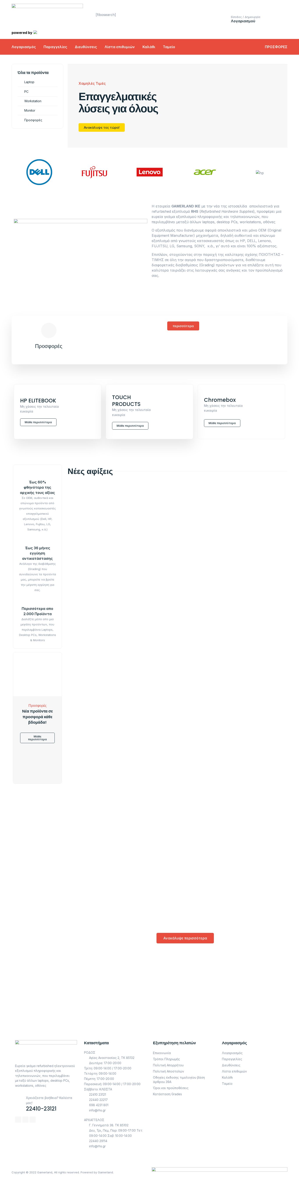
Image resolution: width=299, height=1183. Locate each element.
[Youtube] (33, 1119)
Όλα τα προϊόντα (33, 72)
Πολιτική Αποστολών (168, 1071)
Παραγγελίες (55, 47)
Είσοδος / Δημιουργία (245, 17)
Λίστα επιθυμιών (120, 47)
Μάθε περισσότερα (38, 422)
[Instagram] (25, 1119)
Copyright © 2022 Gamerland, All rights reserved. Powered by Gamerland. (63, 1172)
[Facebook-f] (18, 1119)
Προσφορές (48, 346)
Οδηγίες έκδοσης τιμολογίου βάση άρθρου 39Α (179, 1080)
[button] (183, 325)
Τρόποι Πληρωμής (166, 1059)
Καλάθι (148, 47)
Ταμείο (169, 47)
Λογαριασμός (24, 47)
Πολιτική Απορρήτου (168, 1065)
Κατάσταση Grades (167, 1094)
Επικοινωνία (162, 1053)
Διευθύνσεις (86, 47)
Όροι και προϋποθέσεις (170, 1088)
